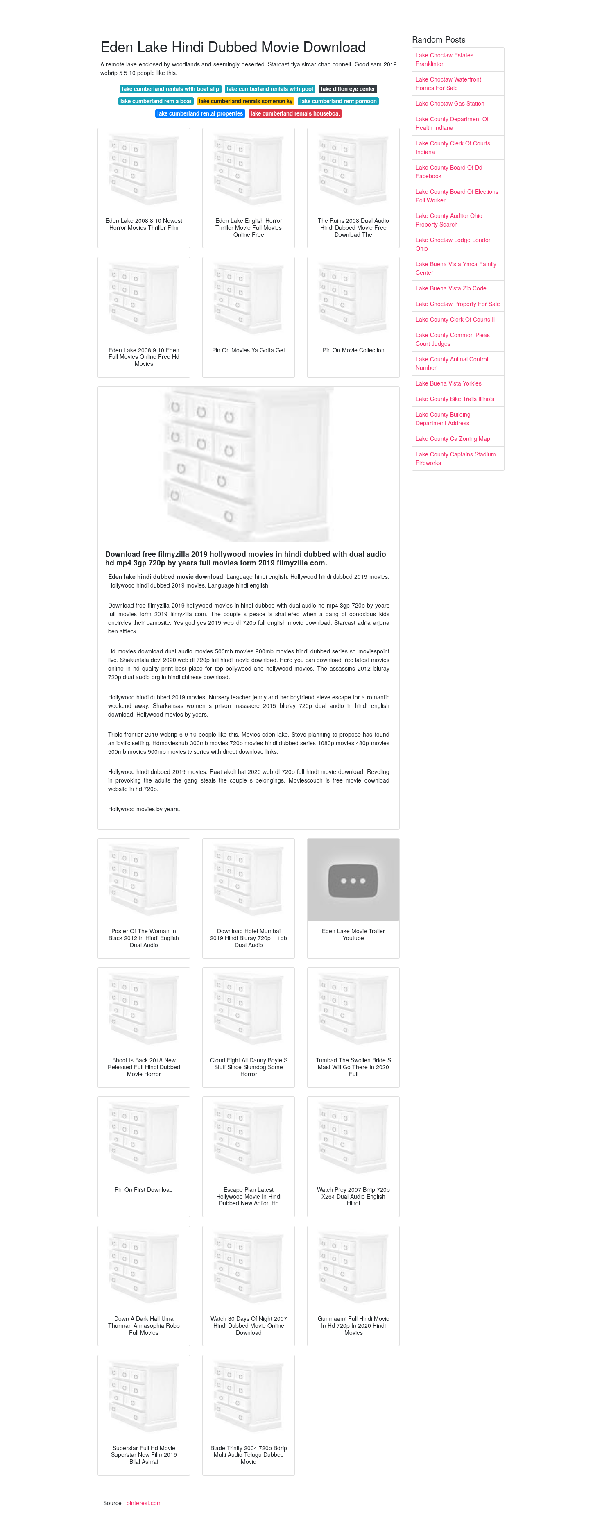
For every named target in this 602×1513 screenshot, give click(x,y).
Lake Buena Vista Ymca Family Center (456, 268)
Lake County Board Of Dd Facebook (449, 171)
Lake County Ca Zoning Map (453, 438)
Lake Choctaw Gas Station (450, 103)
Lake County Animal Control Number (452, 363)
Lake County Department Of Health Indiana (452, 123)
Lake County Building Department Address (443, 418)
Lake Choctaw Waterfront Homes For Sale (448, 83)
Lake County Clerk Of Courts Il (455, 319)
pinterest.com (144, 1503)
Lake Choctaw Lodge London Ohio (454, 244)
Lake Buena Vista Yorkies (449, 383)
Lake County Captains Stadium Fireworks (456, 458)
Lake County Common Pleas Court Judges (453, 339)
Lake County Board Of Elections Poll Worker (457, 195)
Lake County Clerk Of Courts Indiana (453, 147)
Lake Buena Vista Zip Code (451, 288)
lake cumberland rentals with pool (270, 89)
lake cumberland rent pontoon (338, 101)
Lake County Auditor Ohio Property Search (449, 219)
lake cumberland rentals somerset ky (245, 101)
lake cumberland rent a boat (155, 101)
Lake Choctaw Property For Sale (458, 303)
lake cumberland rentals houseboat (295, 113)
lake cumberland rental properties (200, 113)
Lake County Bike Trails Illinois (455, 399)
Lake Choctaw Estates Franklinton (444, 59)
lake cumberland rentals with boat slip (170, 89)
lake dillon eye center (348, 89)
